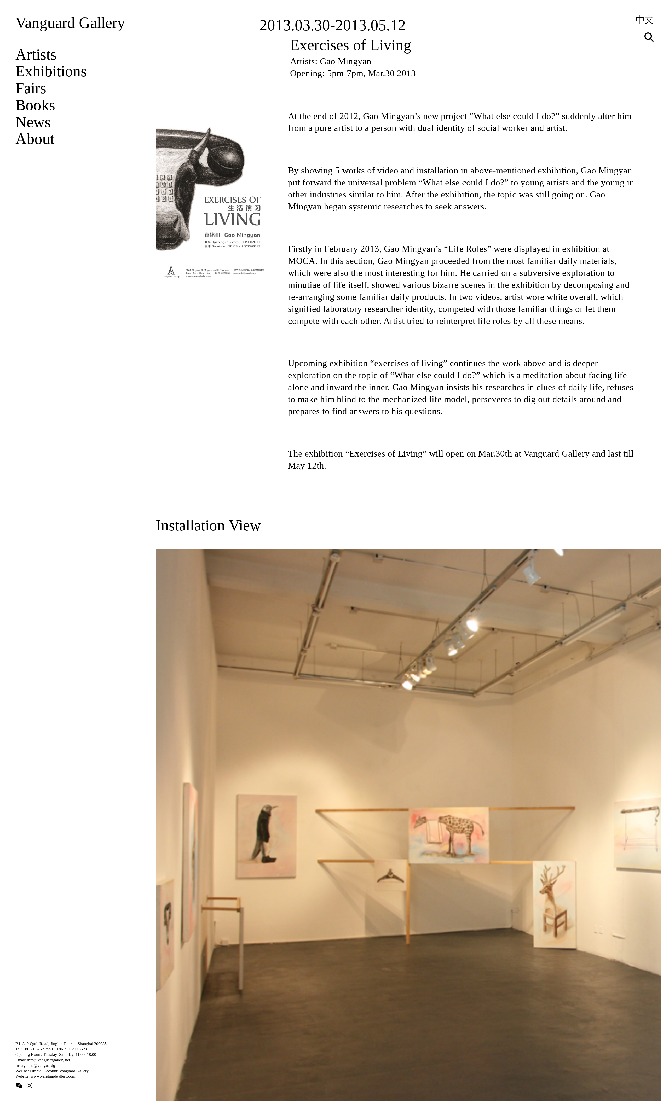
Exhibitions (51, 71)
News (33, 122)
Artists (35, 54)
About (34, 138)
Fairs (30, 88)
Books (35, 105)
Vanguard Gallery (70, 22)
